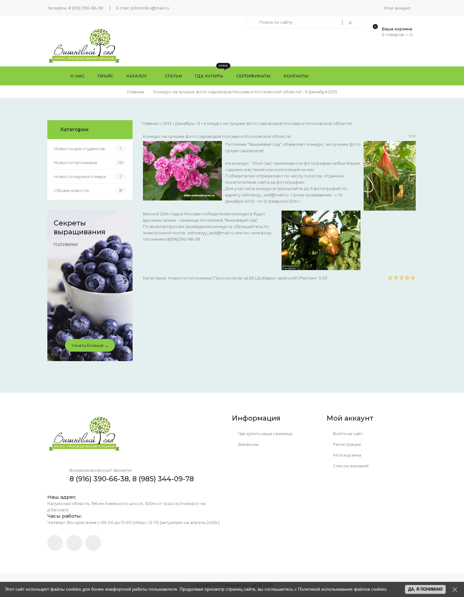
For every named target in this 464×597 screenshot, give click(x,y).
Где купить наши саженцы (265, 433)
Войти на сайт (347, 433)
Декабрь (184, 123)
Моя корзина (346, 455)
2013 (167, 123)
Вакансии (248, 444)
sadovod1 (287, 277)
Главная (135, 91)
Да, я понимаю (425, 589)
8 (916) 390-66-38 (85, 7)
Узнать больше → (90, 345)
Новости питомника (189, 277)
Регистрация (346, 444)
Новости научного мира (80, 176)
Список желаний (350, 465)
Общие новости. (72, 190)
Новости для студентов (79, 148)
